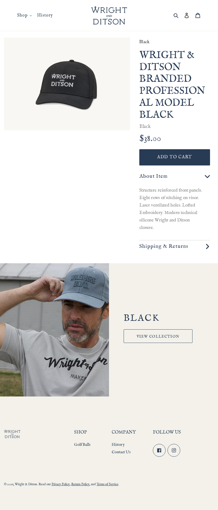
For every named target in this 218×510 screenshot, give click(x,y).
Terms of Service (107, 484)
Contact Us (121, 452)
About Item (153, 176)
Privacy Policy (61, 484)
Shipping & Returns (163, 246)
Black (144, 42)
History (118, 444)
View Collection (158, 336)
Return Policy (80, 484)
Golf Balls (82, 444)
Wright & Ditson (26, 484)
